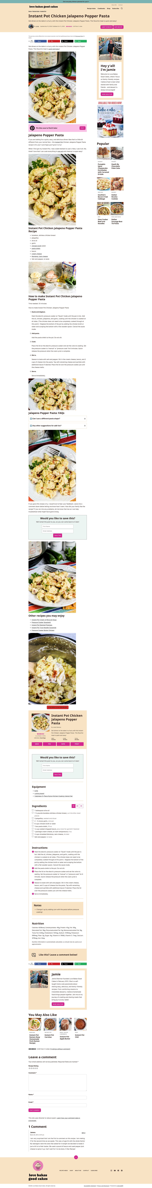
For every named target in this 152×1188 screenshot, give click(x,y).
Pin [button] (49, 744)
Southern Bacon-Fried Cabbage (103, 197)
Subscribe (115, 8)
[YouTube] (115, 1170)
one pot (60, 151)
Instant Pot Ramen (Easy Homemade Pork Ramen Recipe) (34, 1039)
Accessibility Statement (90, 1185)
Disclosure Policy (79, 36)
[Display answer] (85, 418)
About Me (114, 5)
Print (77, 744)
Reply (84, 1133)
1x (73, 806)
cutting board (39, 793)
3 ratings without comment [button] (60, 1049)
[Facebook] (118, 1170)
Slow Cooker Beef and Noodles (103, 221)
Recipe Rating (33, 1066)
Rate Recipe (118, 27)
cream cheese (37, 254)
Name (31, 1094)
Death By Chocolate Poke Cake (115, 166)
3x (81, 806)
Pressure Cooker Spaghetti (41, 622)
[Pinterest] (122, 1170)
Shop (108, 8)
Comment (32, 1073)
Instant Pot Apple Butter (65, 1038)
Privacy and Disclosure (103, 1185)
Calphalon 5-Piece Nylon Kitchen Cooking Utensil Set (54, 796)
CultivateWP (120, 1185)
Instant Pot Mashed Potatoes (42, 625)
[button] (66, 26)
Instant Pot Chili (79, 1036)
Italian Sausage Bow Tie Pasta (116, 221)
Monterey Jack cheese (40, 256)
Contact (120, 5)
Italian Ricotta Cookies (114, 197)
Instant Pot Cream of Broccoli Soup (44, 620)
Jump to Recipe (107, 27)
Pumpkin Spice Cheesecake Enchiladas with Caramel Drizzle (103, 169)
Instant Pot (43, 11)
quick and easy (54, 49)
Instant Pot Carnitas (49, 1036)
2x (77, 806)
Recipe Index (91, 8)
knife (36, 791)
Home (30, 11)
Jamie (37, 26)
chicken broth (36, 246)
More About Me (58, 1004)
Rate (63, 744)
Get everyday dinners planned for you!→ (76, 1)
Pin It (82, 128)
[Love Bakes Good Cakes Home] (43, 7)
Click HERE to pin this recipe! (57, 707)
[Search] (122, 8)
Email (31, 1102)
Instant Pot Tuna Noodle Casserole (44, 628)
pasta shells (36, 248)
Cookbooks (101, 8)
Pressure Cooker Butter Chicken (43, 630)
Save (37, 744)
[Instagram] (111, 1170)
